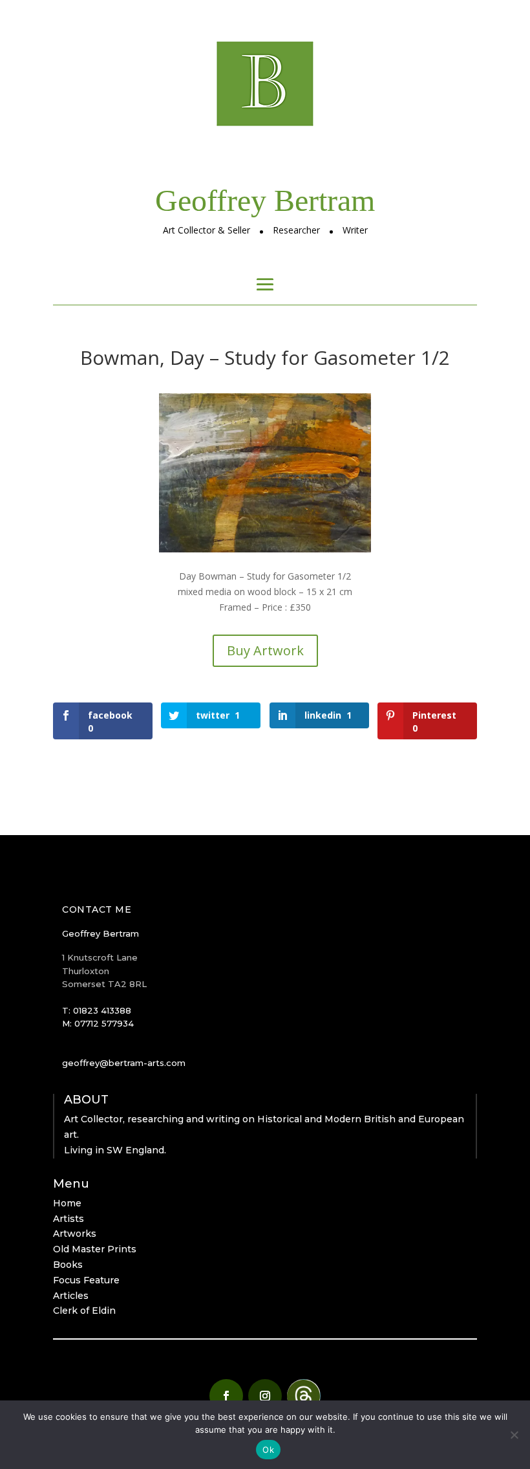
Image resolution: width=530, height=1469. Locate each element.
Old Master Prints (94, 1249)
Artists (68, 1218)
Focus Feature (86, 1280)
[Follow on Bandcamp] (304, 1396)
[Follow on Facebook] (226, 1396)
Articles (71, 1295)
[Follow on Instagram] (265, 1396)
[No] (513, 1434)
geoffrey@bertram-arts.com (124, 1063)
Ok (268, 1449)
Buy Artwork (265, 650)
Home (67, 1203)
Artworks (74, 1233)
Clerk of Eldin (84, 1310)
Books (68, 1264)
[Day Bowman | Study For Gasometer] (265, 552)
